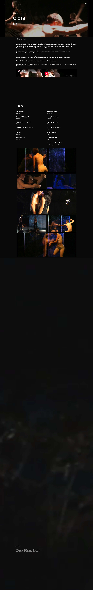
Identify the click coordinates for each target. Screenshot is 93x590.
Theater (16, 13)
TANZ (14, 13)
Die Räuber (28, 550)
